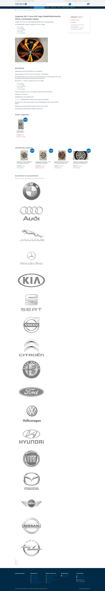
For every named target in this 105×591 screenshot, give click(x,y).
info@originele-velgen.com (83, 577)
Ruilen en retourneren (52, 579)
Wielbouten (53, 7)
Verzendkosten (50, 578)
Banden (47, 7)
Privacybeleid (50, 576)
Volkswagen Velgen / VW (32, 9)
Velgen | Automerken (39, 7)
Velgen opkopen (68, 0)
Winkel (18, 9)
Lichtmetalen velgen (36, 582)
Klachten (49, 581)
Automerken (23, 9)
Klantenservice (87, 0)
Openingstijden (75, 0)
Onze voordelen (35, 579)
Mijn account (80, 0)
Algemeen (72, 7)
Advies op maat (65, 7)
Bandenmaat (34, 575)
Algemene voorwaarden (52, 575)
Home (31, 7)
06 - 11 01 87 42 (80, 575)
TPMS (59, 7)
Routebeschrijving (80, 582)
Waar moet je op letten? (37, 581)
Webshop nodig (82, 588)
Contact (49, 582)
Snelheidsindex (35, 576)
